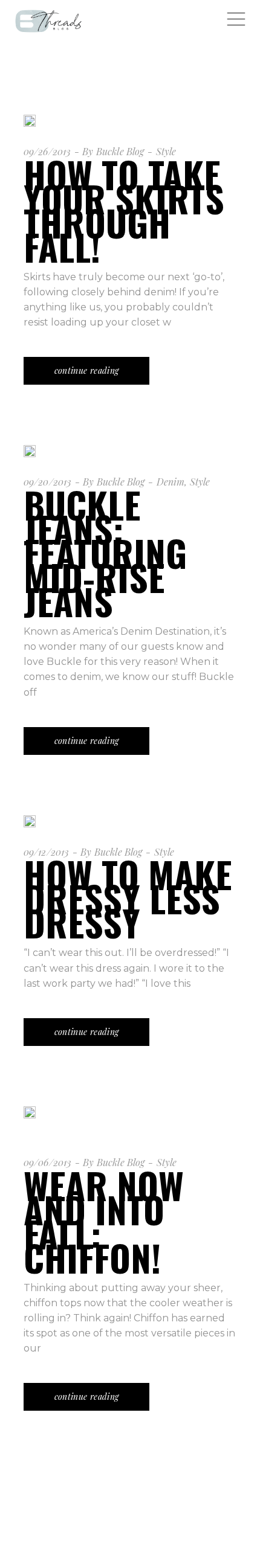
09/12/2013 (47, 851)
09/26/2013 (47, 151)
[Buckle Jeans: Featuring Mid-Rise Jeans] (30, 451)
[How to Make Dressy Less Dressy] (30, 821)
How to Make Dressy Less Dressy (128, 898)
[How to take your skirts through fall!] (30, 121)
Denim (171, 481)
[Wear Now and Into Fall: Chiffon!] (30, 1123)
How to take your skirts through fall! (124, 210)
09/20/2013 (48, 481)
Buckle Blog (120, 151)
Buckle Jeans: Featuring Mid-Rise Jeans (105, 552)
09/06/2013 (48, 1162)
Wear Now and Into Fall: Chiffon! (104, 1221)
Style (166, 151)
